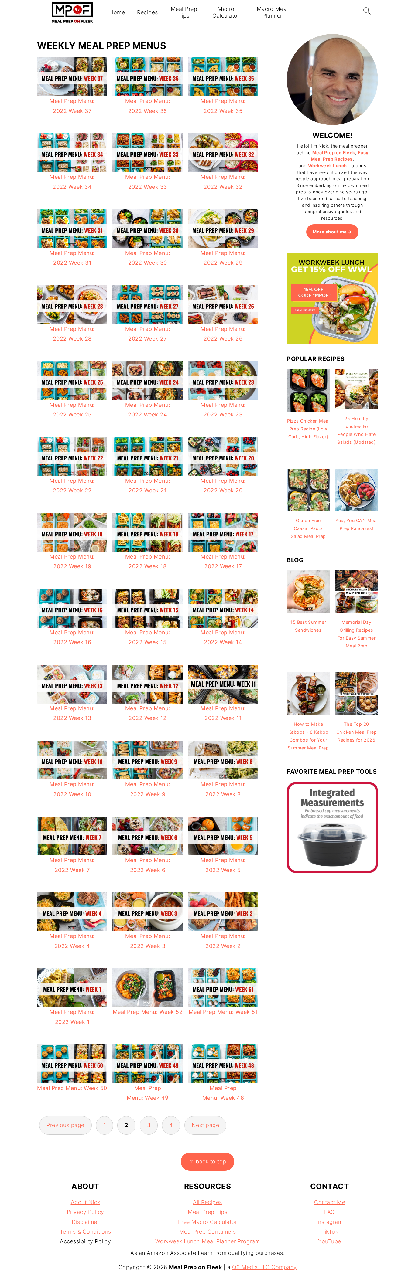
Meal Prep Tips (184, 12)
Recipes (147, 12)
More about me (330, 231)
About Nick (85, 1202)
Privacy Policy (85, 1212)
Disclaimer (85, 1222)
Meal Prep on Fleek (333, 152)
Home (117, 12)
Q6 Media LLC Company (264, 1267)
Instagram (330, 1222)
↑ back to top (207, 1161)
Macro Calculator (225, 12)
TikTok (329, 1231)
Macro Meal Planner (272, 12)
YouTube (329, 1241)
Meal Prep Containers (207, 1231)
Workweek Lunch (327, 165)
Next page (205, 1125)
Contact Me (329, 1202)
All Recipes (207, 1202)
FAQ (329, 1212)
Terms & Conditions (85, 1231)
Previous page (65, 1125)
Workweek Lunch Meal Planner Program (207, 1241)
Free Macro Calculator (207, 1222)
